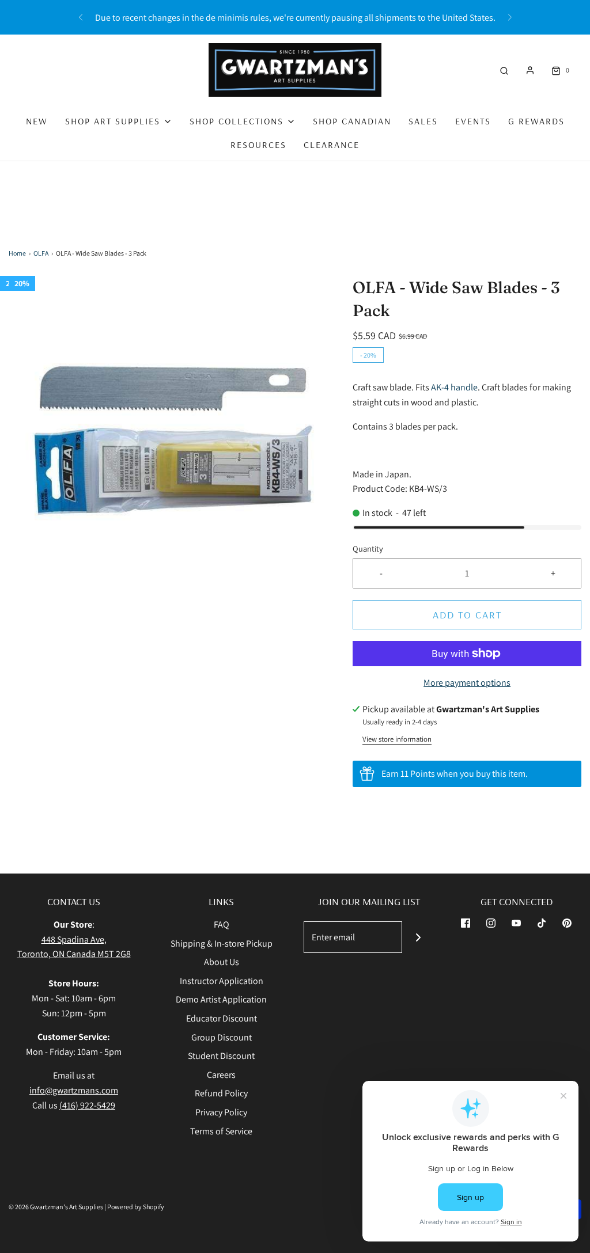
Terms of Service (221, 1131)
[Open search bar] (504, 70)
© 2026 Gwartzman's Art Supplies (56, 1206)
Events (473, 121)
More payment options (466, 683)
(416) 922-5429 (87, 1105)
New (37, 121)
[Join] (418, 937)
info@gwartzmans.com (73, 1090)
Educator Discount (221, 1018)
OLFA (40, 253)
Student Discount (221, 1056)
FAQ (221, 924)
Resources (258, 144)
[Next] (510, 17)
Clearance (332, 144)
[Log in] (530, 70)
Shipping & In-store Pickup (222, 943)
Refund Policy (221, 1093)
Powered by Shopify (135, 1206)
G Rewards (536, 121)
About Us (221, 962)
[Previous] (80, 17)
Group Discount (221, 1037)
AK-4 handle (454, 387)
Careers (221, 1075)
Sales (423, 121)
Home (17, 253)
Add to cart (467, 614)
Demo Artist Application (221, 999)
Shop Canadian (352, 121)
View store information (397, 739)
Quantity (368, 548)
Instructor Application (221, 981)
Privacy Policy (221, 1112)
